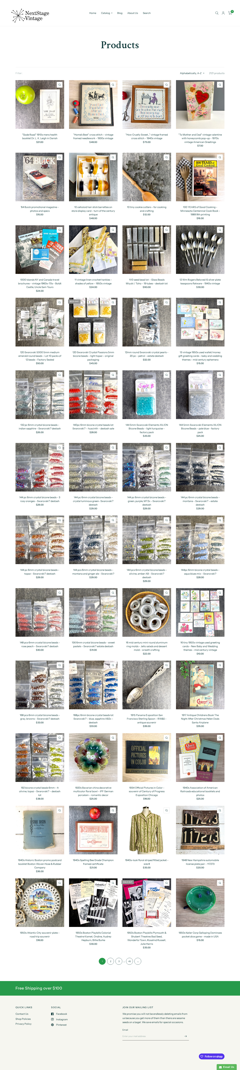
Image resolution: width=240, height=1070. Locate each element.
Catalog (105, 13)
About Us (132, 13)
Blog (119, 13)
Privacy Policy (24, 1023)
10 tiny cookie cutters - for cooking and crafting (146, 209)
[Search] (217, 13)
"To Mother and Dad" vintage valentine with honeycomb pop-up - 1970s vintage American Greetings (200, 138)
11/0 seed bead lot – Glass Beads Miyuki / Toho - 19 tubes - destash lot (147, 281)
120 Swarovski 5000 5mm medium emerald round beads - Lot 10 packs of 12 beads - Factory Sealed (39, 356)
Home (92, 13)
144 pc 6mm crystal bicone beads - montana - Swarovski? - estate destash (200, 501)
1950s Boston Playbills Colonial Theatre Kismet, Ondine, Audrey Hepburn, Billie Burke (93, 936)
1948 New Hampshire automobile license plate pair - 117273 (200, 862)
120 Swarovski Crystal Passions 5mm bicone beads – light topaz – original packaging (93, 356)
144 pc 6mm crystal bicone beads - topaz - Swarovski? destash (39, 571)
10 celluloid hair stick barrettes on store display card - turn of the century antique (93, 211)
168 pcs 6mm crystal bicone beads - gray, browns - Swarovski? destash (40, 717)
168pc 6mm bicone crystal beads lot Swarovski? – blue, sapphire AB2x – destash (93, 719)
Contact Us (22, 1013)
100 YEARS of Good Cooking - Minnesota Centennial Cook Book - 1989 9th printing (200, 211)
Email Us (228, 1067)
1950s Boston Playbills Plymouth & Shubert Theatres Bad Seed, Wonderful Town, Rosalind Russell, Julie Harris (146, 938)
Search (147, 13)
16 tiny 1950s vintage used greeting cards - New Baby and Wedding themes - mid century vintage (200, 646)
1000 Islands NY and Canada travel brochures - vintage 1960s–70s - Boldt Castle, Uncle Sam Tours (39, 283)
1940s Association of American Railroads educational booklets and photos (200, 791)
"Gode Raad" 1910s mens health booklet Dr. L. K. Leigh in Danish (39, 136)
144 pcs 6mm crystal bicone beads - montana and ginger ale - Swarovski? (93, 571)
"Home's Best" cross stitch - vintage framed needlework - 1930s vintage (93, 136)
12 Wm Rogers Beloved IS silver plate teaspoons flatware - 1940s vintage (200, 281)
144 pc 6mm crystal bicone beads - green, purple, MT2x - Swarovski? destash (146, 501)
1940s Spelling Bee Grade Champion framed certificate (93, 862)
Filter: (19, 73)
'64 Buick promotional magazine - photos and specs (40, 209)
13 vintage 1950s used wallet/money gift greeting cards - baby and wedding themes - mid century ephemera (200, 356)
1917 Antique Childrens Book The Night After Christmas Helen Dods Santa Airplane (200, 719)
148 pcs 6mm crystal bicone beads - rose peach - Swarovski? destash (40, 644)
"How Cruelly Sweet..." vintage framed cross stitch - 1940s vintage (147, 136)
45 (129, 961)
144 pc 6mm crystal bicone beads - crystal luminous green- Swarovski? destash (93, 501)
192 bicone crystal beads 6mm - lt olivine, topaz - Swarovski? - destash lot (39, 791)
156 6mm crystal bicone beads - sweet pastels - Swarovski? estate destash (93, 644)
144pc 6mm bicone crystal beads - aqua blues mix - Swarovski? (200, 571)
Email (125, 1029)
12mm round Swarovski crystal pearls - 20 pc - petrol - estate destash (146, 354)
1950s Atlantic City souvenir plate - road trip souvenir (40, 934)
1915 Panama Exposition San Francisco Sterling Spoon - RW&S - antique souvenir (147, 719)
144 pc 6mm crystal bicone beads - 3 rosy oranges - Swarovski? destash (39, 499)
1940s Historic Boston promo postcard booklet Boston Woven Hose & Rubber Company (40, 864)
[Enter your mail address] (185, 1036)
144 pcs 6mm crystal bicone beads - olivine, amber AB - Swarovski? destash (147, 573)
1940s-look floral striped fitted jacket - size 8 (146, 862)
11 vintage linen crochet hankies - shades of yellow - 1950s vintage (93, 281)
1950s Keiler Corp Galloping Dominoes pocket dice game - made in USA (200, 934)
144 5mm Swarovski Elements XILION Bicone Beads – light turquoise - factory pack (147, 428)
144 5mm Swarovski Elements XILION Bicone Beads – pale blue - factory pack (200, 428)
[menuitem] (93, 13)
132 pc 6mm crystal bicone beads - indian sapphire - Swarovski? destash (40, 426)
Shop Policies (23, 1018)
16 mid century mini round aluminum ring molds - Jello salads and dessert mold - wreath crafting (147, 646)
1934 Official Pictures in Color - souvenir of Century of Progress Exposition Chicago (147, 791)
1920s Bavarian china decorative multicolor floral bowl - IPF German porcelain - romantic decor (93, 791)
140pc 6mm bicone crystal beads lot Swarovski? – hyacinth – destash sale (93, 426)
